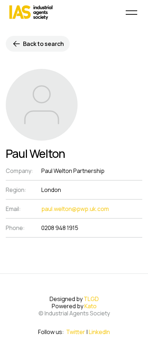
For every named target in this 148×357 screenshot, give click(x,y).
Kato (90, 306)
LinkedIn (99, 332)
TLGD (91, 299)
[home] (60, 12)
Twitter (75, 332)
